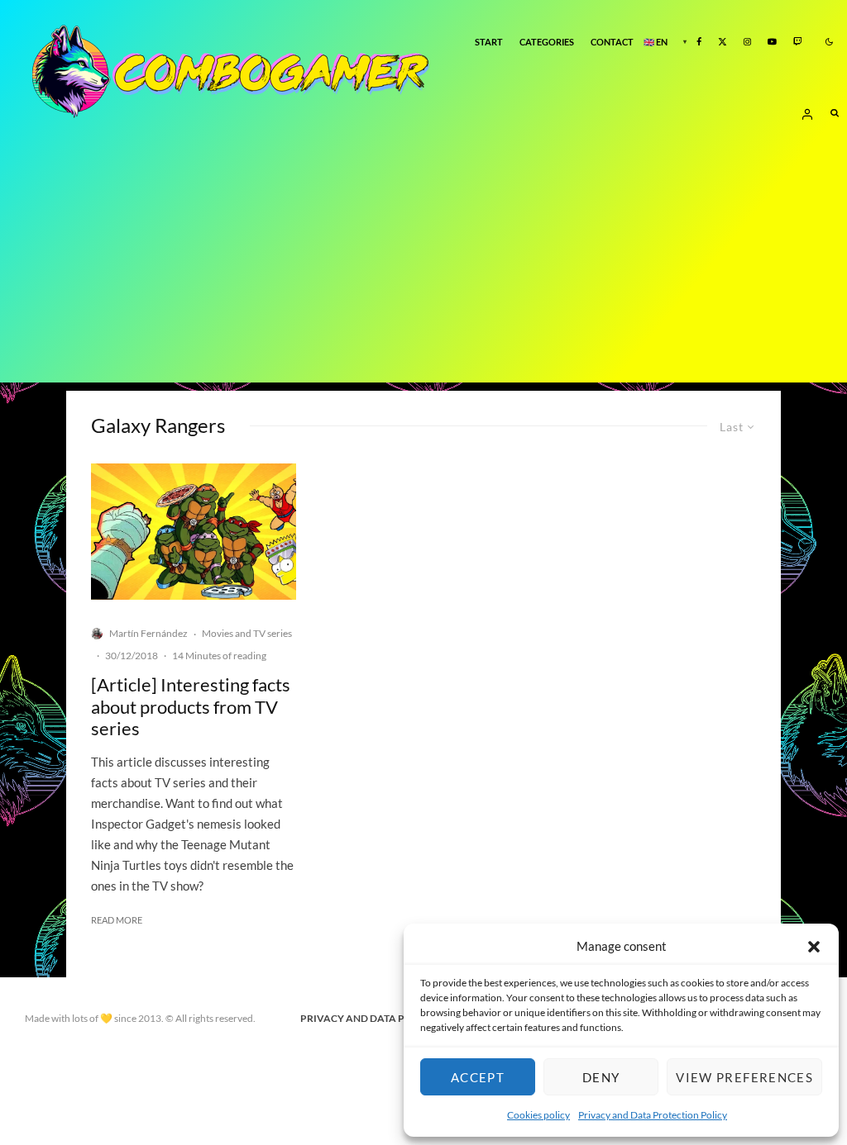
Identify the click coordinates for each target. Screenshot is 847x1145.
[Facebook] (699, 42)
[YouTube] (772, 42)
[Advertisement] (423, 266)
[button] (814, 946)
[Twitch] (798, 42)
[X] (722, 42)
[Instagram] (747, 42)
